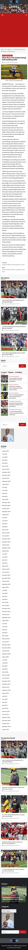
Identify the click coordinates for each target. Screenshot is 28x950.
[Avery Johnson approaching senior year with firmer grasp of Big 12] (14, 342)
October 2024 (5, 508)
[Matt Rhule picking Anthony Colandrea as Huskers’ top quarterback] (4, 403)
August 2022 (5, 587)
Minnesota (19, 409)
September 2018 (6, 726)
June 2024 (4, 520)
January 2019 (5, 714)
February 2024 (6, 532)
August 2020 (5, 657)
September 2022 (6, 584)
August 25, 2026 (14, 818)
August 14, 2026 (14, 330)
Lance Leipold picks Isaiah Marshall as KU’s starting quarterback (15, 379)
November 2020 (6, 647)
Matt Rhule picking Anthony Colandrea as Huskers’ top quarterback (16, 404)
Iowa (13, 384)
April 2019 (4, 705)
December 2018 (6, 717)
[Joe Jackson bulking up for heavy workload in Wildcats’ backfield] (14, 316)
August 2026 (5, 451)
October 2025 (5, 478)
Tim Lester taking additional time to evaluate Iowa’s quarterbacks (16, 396)
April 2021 (4, 632)
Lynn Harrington (6, 62)
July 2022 (4, 590)
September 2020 (6, 654)
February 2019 (6, 711)
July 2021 (4, 623)
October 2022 (5, 581)
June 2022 (4, 593)
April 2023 (4, 563)
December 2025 (6, 472)
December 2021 (6, 608)
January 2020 (5, 678)
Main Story (13, 296)
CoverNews (11, 947)
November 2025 (6, 475)
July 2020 (4, 660)
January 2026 (5, 469)
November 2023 (6, 542)
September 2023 (6, 548)
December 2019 (6, 681)
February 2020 (6, 675)
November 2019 (6, 684)
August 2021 (5, 620)
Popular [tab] (11, 372)
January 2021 (5, 641)
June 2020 (4, 663)
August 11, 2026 (14, 356)
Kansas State (9, 55)
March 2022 (5, 602)
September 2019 (6, 690)
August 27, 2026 (14, 304)
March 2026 (5, 466)
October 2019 (5, 687)
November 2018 (6, 720)
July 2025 (4, 487)
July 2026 (4, 454)
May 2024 (4, 523)
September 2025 (6, 481)
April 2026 (4, 463)
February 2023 (6, 569)
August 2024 (5, 514)
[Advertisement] (14, 32)
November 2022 (6, 578)
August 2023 (5, 551)
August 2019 (5, 693)
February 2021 (6, 638)
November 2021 (6, 611)
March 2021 (5, 635)
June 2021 (4, 626)
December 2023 (6, 538)
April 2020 (4, 669)
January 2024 (5, 535)
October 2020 (5, 650)
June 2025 (4, 490)
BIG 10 (10, 384)
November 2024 (6, 505)
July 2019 (4, 696)
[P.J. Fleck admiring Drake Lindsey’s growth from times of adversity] (4, 412)
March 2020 (5, 672)
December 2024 (6, 502)
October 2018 (5, 723)
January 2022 (5, 605)
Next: (13, 269)
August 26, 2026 (14, 791)
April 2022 (4, 599)
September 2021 (6, 617)
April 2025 (4, 496)
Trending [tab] (19, 372)
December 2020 (6, 644)
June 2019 (4, 699)
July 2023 (4, 554)
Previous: (13, 264)
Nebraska (19, 401)
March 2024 (5, 529)
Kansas (8, 296)
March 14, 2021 (15, 62)
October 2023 (5, 545)
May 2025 (4, 493)
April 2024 (4, 526)
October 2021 (5, 614)
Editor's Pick (14, 401)
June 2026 (4, 457)
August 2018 (5, 729)
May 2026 (4, 460)
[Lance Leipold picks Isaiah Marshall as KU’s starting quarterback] (14, 289)
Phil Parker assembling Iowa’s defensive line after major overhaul (15, 388)
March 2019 (5, 708)
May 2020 (4, 666)
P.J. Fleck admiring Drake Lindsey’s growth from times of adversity (16, 413)
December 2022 (6, 575)
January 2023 (5, 572)
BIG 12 (4, 55)
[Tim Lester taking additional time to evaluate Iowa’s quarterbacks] (4, 395)
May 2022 (4, 596)
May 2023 (4, 560)
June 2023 (4, 557)
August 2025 (5, 484)
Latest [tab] (4, 372)
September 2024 (6, 511)
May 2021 (4, 629)
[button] (2, 15)
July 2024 (4, 517)
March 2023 (5, 566)
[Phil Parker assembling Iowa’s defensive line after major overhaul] (4, 387)
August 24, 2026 (14, 845)
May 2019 (4, 702)
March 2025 (5, 499)
